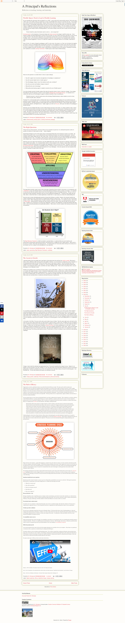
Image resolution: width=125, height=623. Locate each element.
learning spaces (37, 119)
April (86, 321)
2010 (84, 345)
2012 (84, 341)
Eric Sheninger (37, 604)
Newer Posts (26, 583)
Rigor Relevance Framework (31, 241)
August (86, 304)
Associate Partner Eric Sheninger (29, 595)
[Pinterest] (2, 313)
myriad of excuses (50, 325)
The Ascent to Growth (30, 258)
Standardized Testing (96, 270)
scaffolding (50, 250)
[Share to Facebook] (61, 117)
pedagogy (53, 119)
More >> (94, 272)
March (86, 323)
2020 (84, 292)
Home (50, 583)
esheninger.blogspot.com (35, 605)
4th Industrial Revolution (28, 145)
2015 (84, 335)
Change (28, 376)
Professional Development (44, 376)
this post (57, 103)
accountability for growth (61, 522)
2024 (84, 284)
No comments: (49, 117)
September (87, 302)
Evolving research (27, 34)
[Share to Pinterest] (63, 117)
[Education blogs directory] (87, 357)
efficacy (36, 578)
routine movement (53, 34)
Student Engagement (87, 270)
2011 (84, 343)
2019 (84, 294)
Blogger (69, 620)
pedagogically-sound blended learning (57, 92)
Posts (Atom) (53, 586)
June (86, 317)
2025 (84, 282)
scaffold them (26, 190)
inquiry (28, 250)
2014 (84, 337)
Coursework (89, 272)
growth (31, 376)
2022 (84, 288)
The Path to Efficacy (29, 384)
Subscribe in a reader (87, 146)
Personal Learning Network (88, 271)
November (87, 298)
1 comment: (49, 576)
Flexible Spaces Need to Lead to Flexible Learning (39, 18)
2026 (84, 280)
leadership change (42, 578)
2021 (84, 290)
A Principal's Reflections (39, 6)
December (87, 296)
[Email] (2, 317)
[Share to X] (60, 117)
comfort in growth (65, 260)
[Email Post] (55, 117)
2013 (84, 339)
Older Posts (74, 583)
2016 (84, 333)
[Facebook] (2, 306)
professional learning (54, 376)
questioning (32, 250)
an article (35, 401)
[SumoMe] (2, 320)
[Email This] (57, 117)
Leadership (36, 376)
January (87, 327)
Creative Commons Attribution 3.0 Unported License (59, 604)
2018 (84, 329)
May (86, 319)
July (86, 306)
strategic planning (50, 578)
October (87, 300)
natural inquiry (27, 201)
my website (86, 55)
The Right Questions (30, 127)
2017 (84, 331)
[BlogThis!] (58, 117)
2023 (84, 286)
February (87, 325)
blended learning (30, 119)
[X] (2, 310)
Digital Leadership (57, 416)
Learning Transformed (39, 48)
